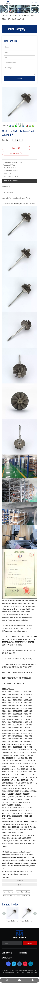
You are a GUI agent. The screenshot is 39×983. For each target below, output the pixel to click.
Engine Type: (8, 170)
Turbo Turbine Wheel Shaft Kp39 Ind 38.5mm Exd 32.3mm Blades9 (12, 921)
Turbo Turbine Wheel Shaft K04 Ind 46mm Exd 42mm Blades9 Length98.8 (26, 921)
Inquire (14, 148)
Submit (19, 78)
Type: (5, 173)
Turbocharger (8, 892)
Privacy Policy (25, 972)
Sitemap (34, 972)
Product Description (11, 181)
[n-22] (19, 9)
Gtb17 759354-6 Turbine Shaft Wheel (16, 896)
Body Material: (9, 176)
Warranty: (7, 165)
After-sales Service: (10, 162)
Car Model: (7, 168)
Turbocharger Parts (23, 892)
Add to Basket (15, 153)
